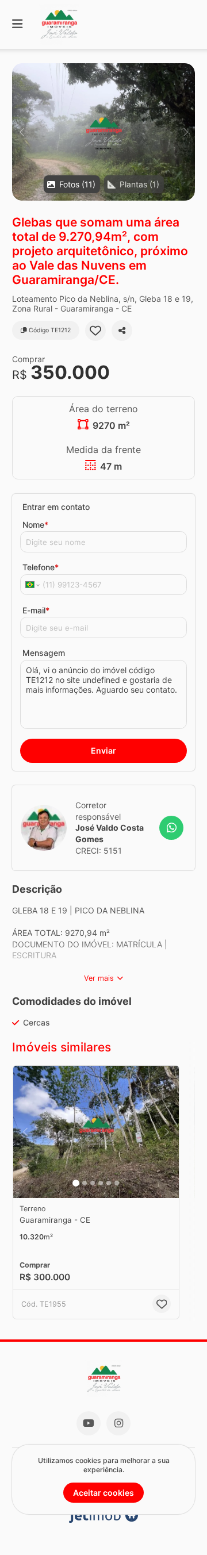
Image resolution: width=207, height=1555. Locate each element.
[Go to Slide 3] (92, 1183)
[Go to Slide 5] (108, 1183)
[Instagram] (118, 1423)
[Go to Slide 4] (100, 1183)
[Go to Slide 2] (84, 1183)
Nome (35, 524)
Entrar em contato (56, 507)
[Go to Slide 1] (75, 1183)
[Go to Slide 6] (116, 1183)
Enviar (103, 750)
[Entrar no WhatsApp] (171, 828)
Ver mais (99, 978)
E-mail (35, 610)
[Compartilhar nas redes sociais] (122, 330)
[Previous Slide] (21, 132)
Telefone (40, 567)
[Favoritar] (95, 330)
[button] (103, 132)
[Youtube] (88, 1423)
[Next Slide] (185, 132)
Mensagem (43, 653)
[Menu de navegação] (17, 24)
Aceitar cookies (103, 1493)
